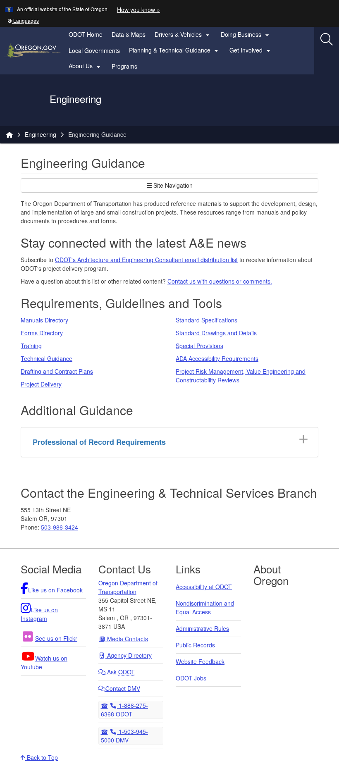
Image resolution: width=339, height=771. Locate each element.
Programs (124, 66)
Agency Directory (128, 655)
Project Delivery (41, 384)
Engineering (40, 134)
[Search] (326, 39)
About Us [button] (86, 66)
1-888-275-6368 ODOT (124, 709)
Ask (120, 672)
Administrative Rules (202, 628)
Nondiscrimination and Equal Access (205, 607)
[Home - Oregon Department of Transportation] (9, 134)
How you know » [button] (138, 9)
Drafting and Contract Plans (57, 371)
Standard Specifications (206, 320)
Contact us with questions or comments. (219, 281)
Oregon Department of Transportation (128, 587)
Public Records (195, 645)
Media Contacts (126, 639)
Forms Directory (42, 333)
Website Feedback (200, 661)
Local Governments (94, 50)
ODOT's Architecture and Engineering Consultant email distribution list (146, 259)
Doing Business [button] (246, 34)
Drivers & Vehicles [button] (183, 34)
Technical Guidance (46, 358)
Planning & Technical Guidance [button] (174, 50)
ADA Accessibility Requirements (217, 358)
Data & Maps (129, 34)
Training (31, 345)
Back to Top (41, 757)
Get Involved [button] (250, 50)
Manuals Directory (44, 320)
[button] (23, 20)
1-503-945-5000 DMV (124, 735)
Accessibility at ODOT (204, 586)
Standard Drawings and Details (216, 333)
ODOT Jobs (191, 678)
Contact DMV (122, 688)
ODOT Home (86, 34)
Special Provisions (199, 345)
